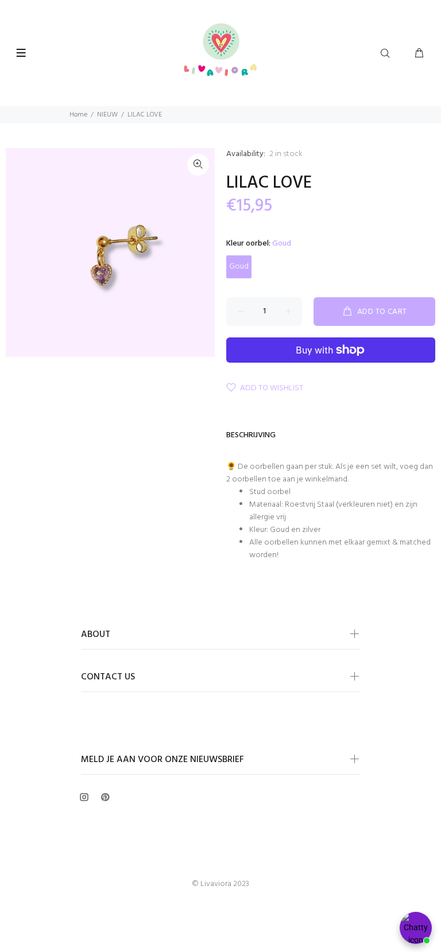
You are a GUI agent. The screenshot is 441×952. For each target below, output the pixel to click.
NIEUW (107, 115)
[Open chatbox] (416, 928)
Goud (239, 266)
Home (78, 115)
